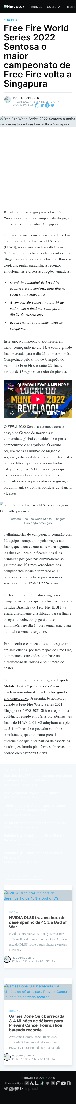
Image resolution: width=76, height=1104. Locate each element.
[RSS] (22, 1088)
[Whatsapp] (37, 105)
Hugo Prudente (31, 97)
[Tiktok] (42, 1083)
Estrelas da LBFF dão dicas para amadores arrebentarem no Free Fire (38, 777)
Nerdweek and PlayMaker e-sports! (32, 793)
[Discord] (53, 1083)
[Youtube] (63, 1083)
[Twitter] (52, 105)
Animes (36, 6)
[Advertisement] (38, 169)
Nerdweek (28, 1077)
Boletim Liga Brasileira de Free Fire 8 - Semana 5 (34, 855)
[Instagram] (58, 1083)
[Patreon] (26, 1083)
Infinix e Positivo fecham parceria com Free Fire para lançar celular (34, 808)
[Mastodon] (17, 1088)
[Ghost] (31, 1088)
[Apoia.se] (32, 1083)
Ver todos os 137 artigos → (24, 876)
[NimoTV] (11, 1088)
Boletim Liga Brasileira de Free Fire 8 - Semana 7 (34, 837)
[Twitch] (37, 1083)
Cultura (53, 6)
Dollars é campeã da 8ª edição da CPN (34, 823)
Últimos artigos (14, 1083)
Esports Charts (36, 752)
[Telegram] (42, 105)
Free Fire (10, 19)
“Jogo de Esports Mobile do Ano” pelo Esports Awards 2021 (36, 686)
